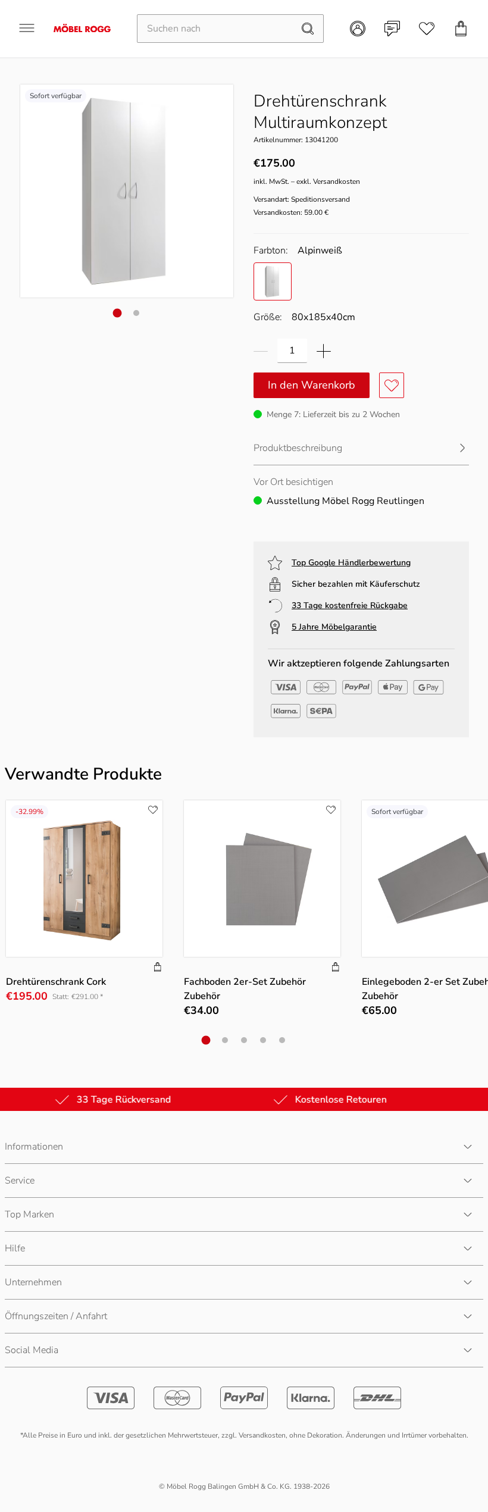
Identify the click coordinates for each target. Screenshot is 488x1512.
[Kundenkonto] (357, 28)
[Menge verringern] (261, 351)
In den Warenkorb (311, 385)
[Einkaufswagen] (461, 28)
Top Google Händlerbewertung (351, 562)
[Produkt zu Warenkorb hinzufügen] (157, 968)
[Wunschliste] (426, 28)
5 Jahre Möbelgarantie (334, 627)
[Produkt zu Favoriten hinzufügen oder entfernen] (391, 385)
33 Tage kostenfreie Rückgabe (350, 605)
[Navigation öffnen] (27, 28)
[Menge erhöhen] (324, 351)
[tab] (117, 313)
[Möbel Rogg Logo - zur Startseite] (82, 28)
